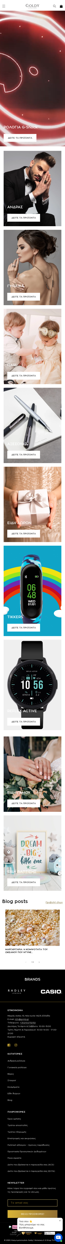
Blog (10, 1100)
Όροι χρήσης (14, 1119)
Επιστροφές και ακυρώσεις (22, 1138)
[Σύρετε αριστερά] (26, 962)
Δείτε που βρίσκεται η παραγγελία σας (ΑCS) (31, 1165)
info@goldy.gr (22, 1019)
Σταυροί (12, 1080)
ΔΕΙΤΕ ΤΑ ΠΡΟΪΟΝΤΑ (20, 138)
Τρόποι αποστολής (18, 1125)
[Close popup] (60, 1220)
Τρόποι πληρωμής (17, 1132)
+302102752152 (28, 1023)
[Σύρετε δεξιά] (39, 962)
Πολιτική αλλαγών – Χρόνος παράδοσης (29, 1145)
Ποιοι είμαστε (14, 1158)
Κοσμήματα (13, 1087)
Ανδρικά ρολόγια (16, 1061)
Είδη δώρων (14, 1093)
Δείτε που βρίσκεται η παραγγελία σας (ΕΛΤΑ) (31, 1171)
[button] (3, 6)
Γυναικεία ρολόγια (17, 1067)
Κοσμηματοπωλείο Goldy (22, 1240)
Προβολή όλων (54, 902)
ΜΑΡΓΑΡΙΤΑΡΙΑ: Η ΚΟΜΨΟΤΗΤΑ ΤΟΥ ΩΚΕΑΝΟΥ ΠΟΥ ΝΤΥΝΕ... (26, 951)
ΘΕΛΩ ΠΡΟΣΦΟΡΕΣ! (32, 1214)
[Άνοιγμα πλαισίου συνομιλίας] (58, 1237)
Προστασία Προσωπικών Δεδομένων (27, 1151)
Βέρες (11, 1074)
